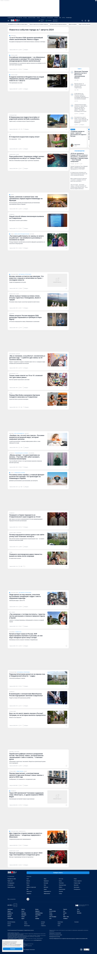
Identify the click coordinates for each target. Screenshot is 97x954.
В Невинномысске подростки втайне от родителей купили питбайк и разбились (24, 118)
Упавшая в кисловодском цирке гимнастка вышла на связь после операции (25, 555)
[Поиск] (82, 21)
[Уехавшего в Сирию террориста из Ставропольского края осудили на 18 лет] (57, 519)
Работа (60, 887)
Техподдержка (11, 883)
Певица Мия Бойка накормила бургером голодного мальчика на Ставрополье (24, 396)
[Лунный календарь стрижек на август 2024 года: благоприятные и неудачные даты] (57, 856)
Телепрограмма (32, 17)
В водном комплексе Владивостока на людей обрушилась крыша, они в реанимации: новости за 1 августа (26, 78)
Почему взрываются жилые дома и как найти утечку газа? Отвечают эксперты (26, 535)
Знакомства (19, 17)
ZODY (60, 17)
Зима (45, 878)
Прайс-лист (10, 880)
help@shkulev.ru (16, 941)
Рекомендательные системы (54, 936)
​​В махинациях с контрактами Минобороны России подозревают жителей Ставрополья (26, 695)
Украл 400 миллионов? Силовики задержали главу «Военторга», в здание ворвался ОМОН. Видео (26, 795)
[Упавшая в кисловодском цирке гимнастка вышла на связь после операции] (57, 558)
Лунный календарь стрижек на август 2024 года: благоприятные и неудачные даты (25, 854)
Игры (63, 17)
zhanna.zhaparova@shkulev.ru (13, 944)
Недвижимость (11, 17)
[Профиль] (88, 21)
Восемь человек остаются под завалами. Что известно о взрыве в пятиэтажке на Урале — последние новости (26, 278)
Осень (60, 880)
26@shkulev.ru (21, 939)
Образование (47, 893)
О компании (10, 885)
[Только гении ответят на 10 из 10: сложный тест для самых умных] (57, 379)
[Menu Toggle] (8, 21)
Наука (45, 889)
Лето (45, 885)
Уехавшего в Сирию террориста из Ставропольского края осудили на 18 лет (25, 516)
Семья (60, 893)
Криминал (46, 880)
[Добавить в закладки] (66, 50)
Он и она (61, 878)
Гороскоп (43, 17)
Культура (46, 883)
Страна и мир (77, 883)
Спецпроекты (77, 889)
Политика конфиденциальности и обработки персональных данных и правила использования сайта (68, 938)
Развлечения (62, 889)
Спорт (75, 878)
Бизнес (28, 880)
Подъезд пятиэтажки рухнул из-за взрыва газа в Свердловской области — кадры (27, 675)
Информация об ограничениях (55, 933)
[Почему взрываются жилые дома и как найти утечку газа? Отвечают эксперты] (57, 538)
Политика (61, 883)
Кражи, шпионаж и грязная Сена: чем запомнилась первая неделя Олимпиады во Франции (26, 198)
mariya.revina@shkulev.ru (12, 946)
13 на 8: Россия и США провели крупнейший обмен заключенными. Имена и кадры (26, 38)
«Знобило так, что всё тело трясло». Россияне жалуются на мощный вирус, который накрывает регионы (26, 437)
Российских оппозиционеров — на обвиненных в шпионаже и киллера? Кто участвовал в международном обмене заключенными (27, 59)
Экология (76, 885)
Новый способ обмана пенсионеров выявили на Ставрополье (26, 217)
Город (28, 885)
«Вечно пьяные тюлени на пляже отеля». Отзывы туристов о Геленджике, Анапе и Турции (25, 298)
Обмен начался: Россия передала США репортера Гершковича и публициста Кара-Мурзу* (25, 317)
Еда (27, 889)
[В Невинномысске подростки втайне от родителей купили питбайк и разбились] (57, 121)
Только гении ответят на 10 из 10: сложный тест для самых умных (25, 376)
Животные (29, 891)
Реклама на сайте (12, 878)
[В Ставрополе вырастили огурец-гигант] (57, 140)
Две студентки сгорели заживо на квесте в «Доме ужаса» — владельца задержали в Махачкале (25, 835)
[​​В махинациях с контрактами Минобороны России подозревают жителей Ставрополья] (57, 697)
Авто (28, 878)
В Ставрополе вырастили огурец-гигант (24, 137)
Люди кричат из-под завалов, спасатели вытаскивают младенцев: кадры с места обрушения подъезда (25, 596)
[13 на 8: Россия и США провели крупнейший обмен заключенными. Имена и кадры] (57, 41)
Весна (28, 883)
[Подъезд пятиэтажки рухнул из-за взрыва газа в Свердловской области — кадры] (57, 678)
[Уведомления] (85, 21)
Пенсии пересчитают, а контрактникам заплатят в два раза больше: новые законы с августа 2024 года (26, 775)
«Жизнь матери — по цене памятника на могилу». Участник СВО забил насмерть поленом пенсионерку (24, 457)
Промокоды (69, 17)
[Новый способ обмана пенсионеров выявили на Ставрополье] (57, 220)
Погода (25, 17)
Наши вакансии (11, 887)
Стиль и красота (77, 880)
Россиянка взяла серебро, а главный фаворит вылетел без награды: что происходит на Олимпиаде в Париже (26, 476)
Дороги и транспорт (31, 887)
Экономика (76, 887)
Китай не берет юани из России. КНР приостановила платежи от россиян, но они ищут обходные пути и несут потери (25, 635)
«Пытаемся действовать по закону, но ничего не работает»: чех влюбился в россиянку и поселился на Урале (26, 238)
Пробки (56, 17)
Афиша (38, 17)
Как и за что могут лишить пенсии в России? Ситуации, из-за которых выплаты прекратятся (27, 714)
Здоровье (29, 893)
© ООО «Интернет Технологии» (29, 949)
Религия (61, 891)
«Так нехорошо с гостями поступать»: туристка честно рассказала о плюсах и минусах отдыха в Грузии (27, 616)
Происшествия (62, 885)
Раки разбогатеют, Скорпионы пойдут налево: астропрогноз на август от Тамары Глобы (26, 157)
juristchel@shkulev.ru (38, 940)
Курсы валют (50, 17)
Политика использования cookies (55, 934)
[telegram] (28, 899)
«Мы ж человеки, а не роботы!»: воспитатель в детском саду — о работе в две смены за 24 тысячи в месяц (27, 357)
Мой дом (46, 887)
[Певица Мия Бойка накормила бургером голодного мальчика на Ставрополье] (57, 399)
